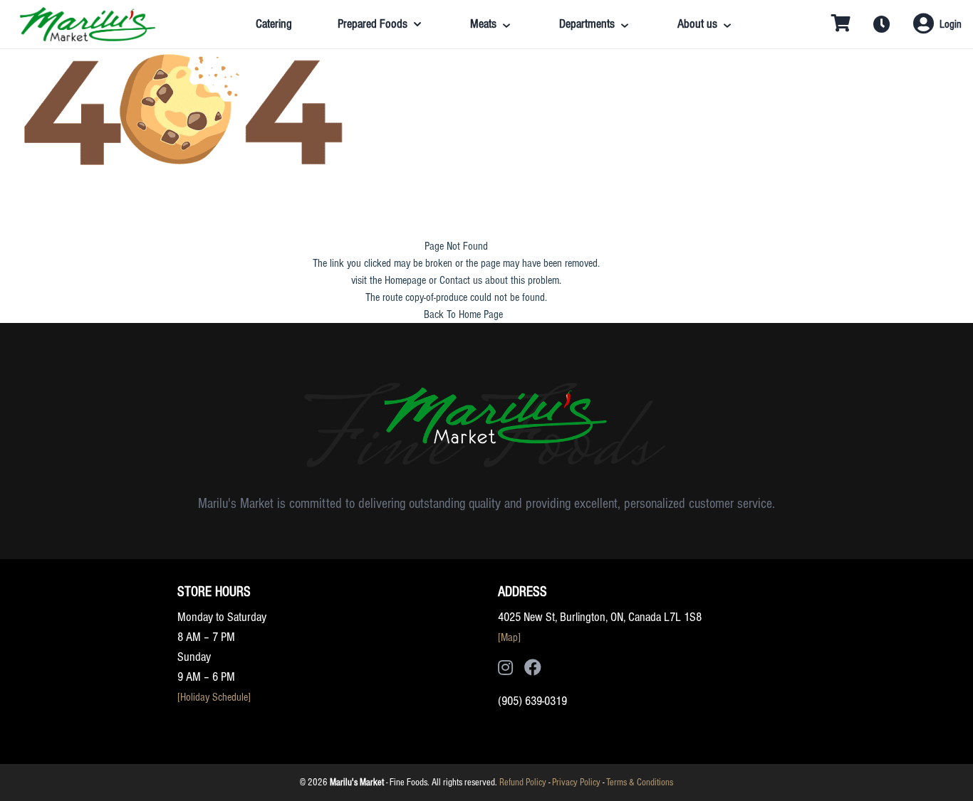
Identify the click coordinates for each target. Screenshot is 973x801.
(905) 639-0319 (532, 701)
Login (951, 24)
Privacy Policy (576, 782)
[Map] (509, 637)
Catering (274, 23)
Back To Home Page (463, 314)
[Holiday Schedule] (214, 697)
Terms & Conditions (639, 782)
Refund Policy (522, 782)
